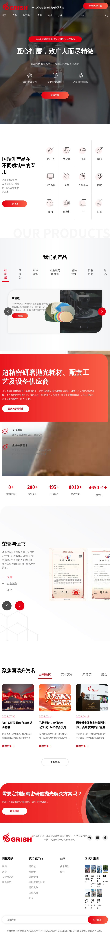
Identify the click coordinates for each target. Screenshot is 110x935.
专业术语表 (8, 877)
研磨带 (32, 871)
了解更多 (14, 203)
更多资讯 (55, 762)
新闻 (4, 866)
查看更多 (55, 95)
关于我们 (27, 15)
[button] (8, 311)
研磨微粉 (33, 877)
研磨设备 (33, 887)
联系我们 (14, 811)
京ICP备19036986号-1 (34, 931)
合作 (60, 15)
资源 (50, 15)
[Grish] (17, 837)
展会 (104, 674)
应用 (39, 15)
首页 (4, 15)
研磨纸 (32, 866)
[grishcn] (15, 5)
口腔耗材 (33, 892)
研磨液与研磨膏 (37, 882)
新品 (31, 898)
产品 (14, 15)
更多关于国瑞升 (15, 408)
